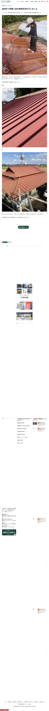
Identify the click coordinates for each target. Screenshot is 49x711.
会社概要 (9, 701)
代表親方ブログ (42, 701)
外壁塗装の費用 (22, 431)
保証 (39, 1)
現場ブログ (4, 5)
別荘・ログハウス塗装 (23, 437)
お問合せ (29, 704)
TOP (6, 701)
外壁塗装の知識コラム (22, 704)
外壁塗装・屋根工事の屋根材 (24, 425)
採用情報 (26, 701)
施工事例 (31, 1)
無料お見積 (21, 440)
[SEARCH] (47, 1)
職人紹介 (36, 1)
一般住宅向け (27, 1)
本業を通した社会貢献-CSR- (18, 701)
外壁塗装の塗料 (21, 422)
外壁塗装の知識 (22, 434)
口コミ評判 (21, 443)
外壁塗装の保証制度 (22, 428)
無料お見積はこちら (23, 227)
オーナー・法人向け (21, 1)
